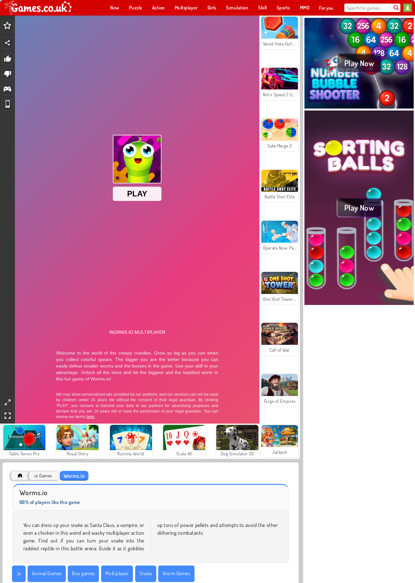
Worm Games (176, 573)
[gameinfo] (7, 89)
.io (18, 573)
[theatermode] (7, 402)
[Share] (7, 43)
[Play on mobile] (8, 105)
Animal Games (47, 573)
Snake (145, 573)
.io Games (43, 475)
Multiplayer (117, 573)
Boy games (83, 573)
